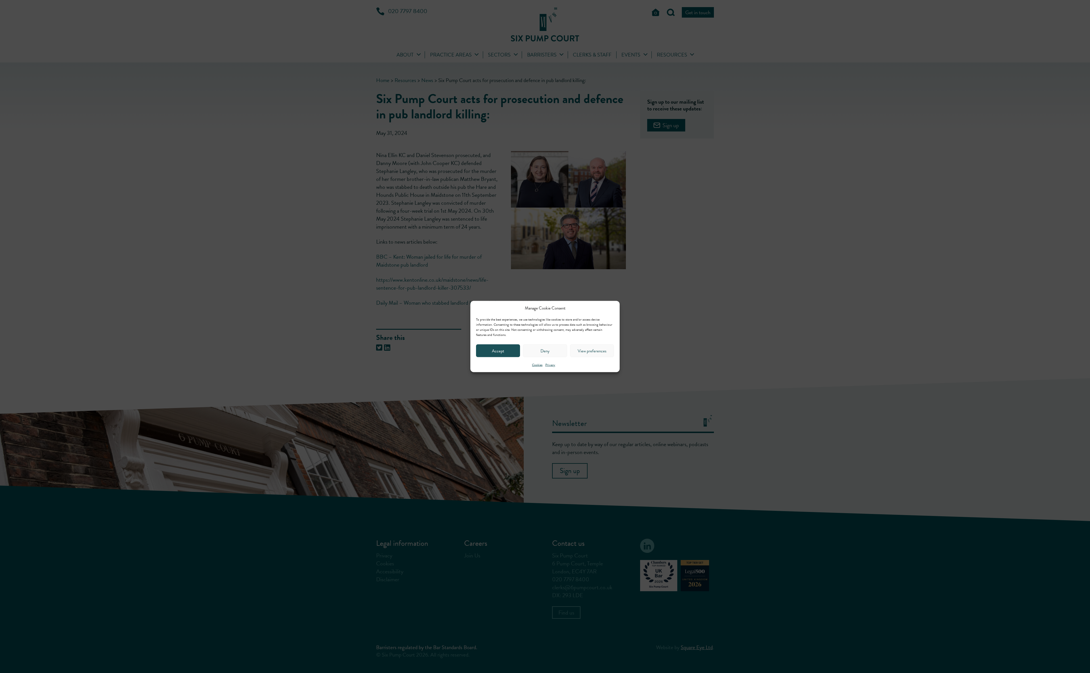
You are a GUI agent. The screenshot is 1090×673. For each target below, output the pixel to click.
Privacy (550, 364)
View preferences (592, 351)
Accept (498, 351)
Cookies (537, 364)
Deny (545, 351)
